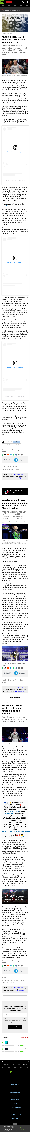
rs (23, 1061)
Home (4, 33)
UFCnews (17, 444)
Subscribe (15, 1027)
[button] (15, 653)
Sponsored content (15, 1092)
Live (15, 1077)
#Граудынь (9, 814)
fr (19, 1061)
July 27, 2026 (20, 837)
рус (12, 1061)
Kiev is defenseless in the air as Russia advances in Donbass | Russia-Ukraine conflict (15, 10)
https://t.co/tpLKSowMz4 (12, 831)
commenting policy (18, 474)
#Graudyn (14, 811)
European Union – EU (15, 680)
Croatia (4, 680)
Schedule (15, 1088)
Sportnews (6, 444)
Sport (17, 441)
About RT (15, 1103)
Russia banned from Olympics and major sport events (13, 981)
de (16, 1061)
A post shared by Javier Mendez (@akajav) (15, 291)
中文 (28, 1061)
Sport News (9, 33)
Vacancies (15, 1118)
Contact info (15, 1111)
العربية (2, 1061)
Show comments (15, 484)
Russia (4, 682)
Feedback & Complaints (15, 1114)
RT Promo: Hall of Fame (15, 1107)
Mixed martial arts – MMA (10, 469)
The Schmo (7, 206)
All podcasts (24, 1037)
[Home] (2, 2)
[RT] (3, 1064)
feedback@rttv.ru (19, 478)
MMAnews (9, 441)
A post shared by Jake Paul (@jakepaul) (15, 180)
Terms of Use (15, 1096)
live (9, 2)
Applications (15, 1081)
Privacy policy (15, 1099)
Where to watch (15, 1084)
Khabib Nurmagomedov (9, 466)
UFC (21, 469)
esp (7, 1061)
